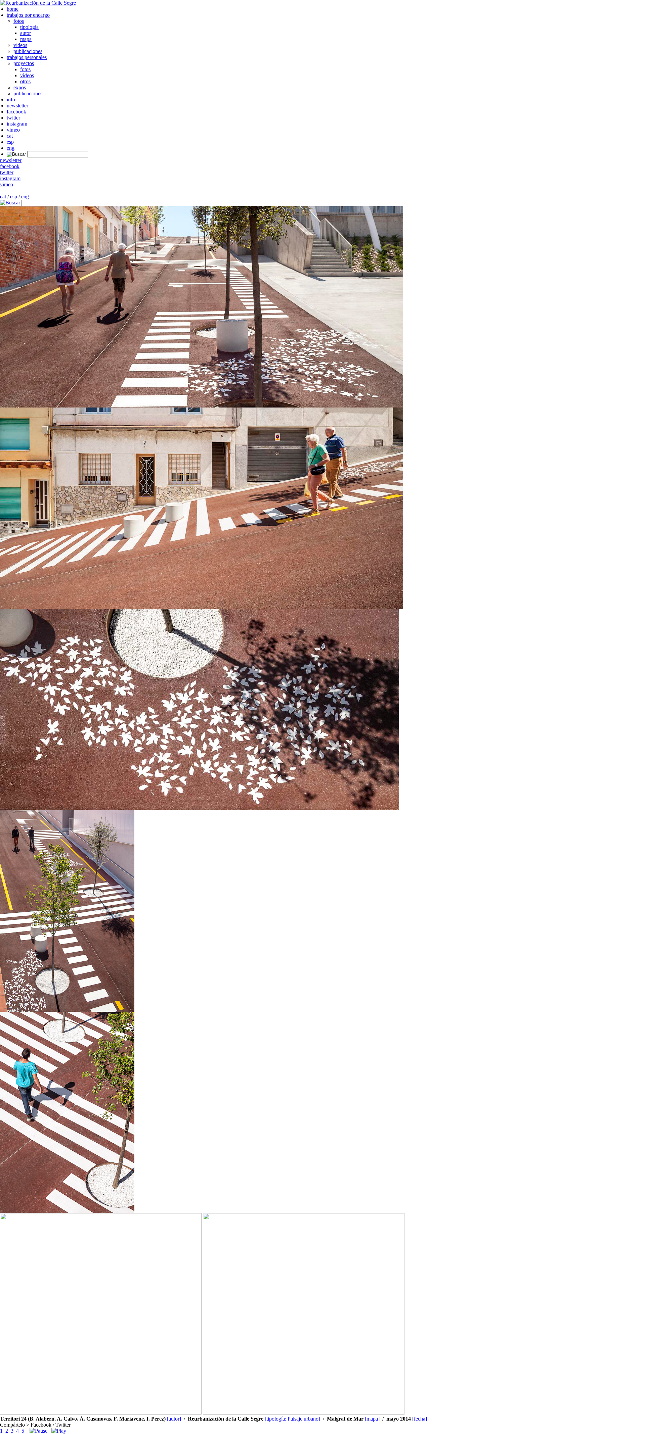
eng (10, 148)
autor (25, 33)
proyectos (23, 63)
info (11, 99)
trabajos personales (27, 57)
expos (19, 87)
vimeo (13, 130)
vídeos (20, 45)
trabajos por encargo (28, 15)
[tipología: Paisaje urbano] (292, 1419)
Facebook (41, 1425)
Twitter (63, 1425)
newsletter (17, 105)
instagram (17, 124)
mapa (26, 39)
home (12, 9)
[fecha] (419, 1419)
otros (25, 81)
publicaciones (27, 51)
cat (10, 136)
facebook (16, 111)
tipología (29, 27)
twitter (13, 118)
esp (10, 142)
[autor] (174, 1419)
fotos (18, 21)
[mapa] (372, 1419)
